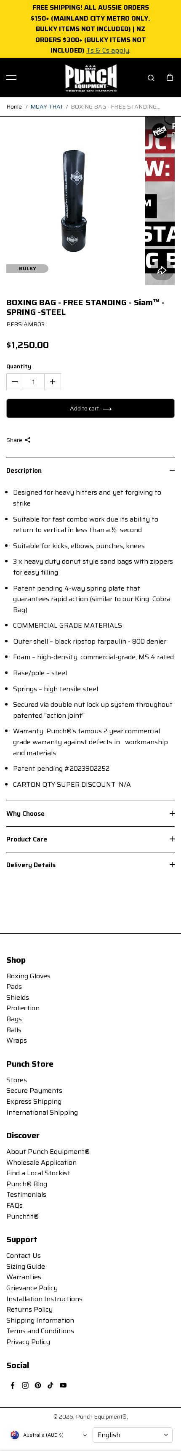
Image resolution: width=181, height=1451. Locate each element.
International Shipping (42, 1112)
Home (14, 106)
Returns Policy (29, 1309)
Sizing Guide (25, 1266)
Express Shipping (33, 1101)
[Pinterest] (38, 1385)
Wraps (16, 1040)
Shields (17, 997)
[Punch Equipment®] (90, 77)
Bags (14, 1019)
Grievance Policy (32, 1288)
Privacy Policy (28, 1342)
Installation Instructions (44, 1299)
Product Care (26, 839)
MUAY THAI (46, 106)
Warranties (23, 1277)
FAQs (14, 1205)
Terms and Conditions (40, 1331)
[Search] (151, 77)
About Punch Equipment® (48, 1151)
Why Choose (25, 813)
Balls (13, 1030)
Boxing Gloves (28, 976)
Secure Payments (34, 1090)
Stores (16, 1080)
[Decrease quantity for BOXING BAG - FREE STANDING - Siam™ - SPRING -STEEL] (14, 381)
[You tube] (63, 1385)
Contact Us (23, 1255)
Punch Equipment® (101, 1416)
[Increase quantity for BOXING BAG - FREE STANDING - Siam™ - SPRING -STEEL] (52, 381)
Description (24, 470)
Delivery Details (31, 865)
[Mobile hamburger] (11, 77)
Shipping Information (40, 1320)
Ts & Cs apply (107, 50)
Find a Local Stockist (38, 1173)
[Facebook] (12, 1385)
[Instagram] (25, 1385)
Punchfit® (22, 1216)
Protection (23, 1008)
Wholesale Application (41, 1162)
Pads (14, 986)
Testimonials (26, 1194)
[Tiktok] (50, 1385)
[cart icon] (169, 77)
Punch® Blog (26, 1184)
